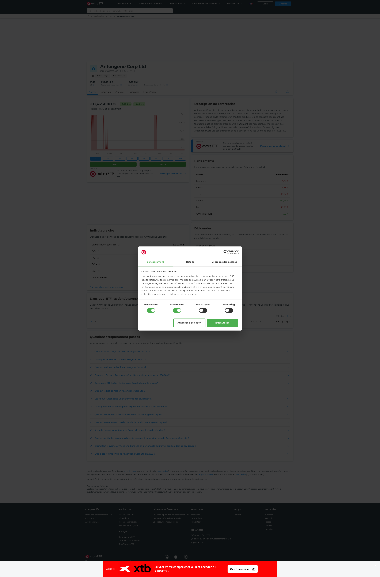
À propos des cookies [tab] (224, 261)
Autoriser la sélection (189, 322)
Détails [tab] (190, 261)
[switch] (177, 310)
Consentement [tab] (155, 261)
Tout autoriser (222, 322)
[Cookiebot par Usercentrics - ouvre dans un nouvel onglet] (226, 252)
